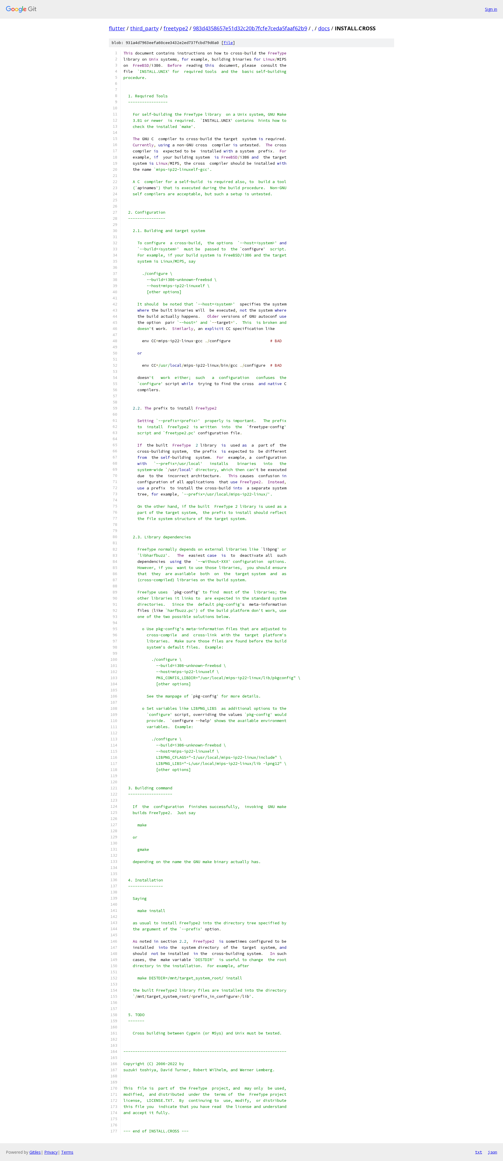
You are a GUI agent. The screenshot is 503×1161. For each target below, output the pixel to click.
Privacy (51, 1152)
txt (478, 1152)
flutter (117, 28)
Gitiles (35, 1152)
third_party (144, 28)
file (228, 42)
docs (324, 28)
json (492, 1152)
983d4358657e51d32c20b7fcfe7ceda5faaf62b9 (250, 28)
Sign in (491, 9)
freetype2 (176, 28)
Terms (67, 1152)
